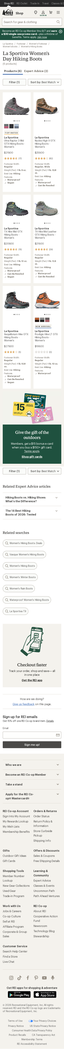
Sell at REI (9, 921)
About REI (39, 911)
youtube (44, 978)
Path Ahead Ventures (46, 896)
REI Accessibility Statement (32, 1043)
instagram (11, 978)
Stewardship (41, 936)
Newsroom (40, 925)
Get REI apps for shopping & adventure (32, 987)
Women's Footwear (38, 43)
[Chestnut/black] (37, 320)
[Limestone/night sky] (16, 126)
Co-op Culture (12, 916)
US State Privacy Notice (43, 1025)
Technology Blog (44, 931)
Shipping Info (42, 840)
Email (5, 728)
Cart (50, 12)
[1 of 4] (14, 121)
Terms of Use (15, 1020)
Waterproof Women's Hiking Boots (29, 599)
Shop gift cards (32, 456)
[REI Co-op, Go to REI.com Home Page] (7, 12)
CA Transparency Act (43, 1034)
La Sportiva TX (18, 611)
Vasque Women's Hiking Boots (27, 554)
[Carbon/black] (42, 320)
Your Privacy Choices (44, 1020)
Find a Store (10, 956)
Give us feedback (23, 704)
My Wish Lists (11, 826)
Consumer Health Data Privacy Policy (32, 1030)
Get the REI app (32, 680)
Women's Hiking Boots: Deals (26, 543)
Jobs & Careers (12, 911)
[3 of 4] (17, 121)
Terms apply (31, 451)
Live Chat (8, 961)
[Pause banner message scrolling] (60, 31)
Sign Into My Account (16, 816)
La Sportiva (8, 43)
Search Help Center (15, 951)
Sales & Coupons (44, 855)
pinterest (36, 978)
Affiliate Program (13, 926)
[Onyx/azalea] (6, 126)
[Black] (11, 126)
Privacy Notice (16, 1025)
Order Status (41, 816)
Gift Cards (9, 860)
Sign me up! (31, 744)
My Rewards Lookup (15, 821)
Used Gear (9, 890)
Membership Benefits (16, 831)
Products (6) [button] (13, 71)
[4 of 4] (19, 121)
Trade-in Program (13, 896)
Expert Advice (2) (36, 71)
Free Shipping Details (46, 860)
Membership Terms (32, 1039)
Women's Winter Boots (23, 577)
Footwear (21, 43)
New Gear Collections (16, 885)
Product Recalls (17, 1034)
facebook (28, 978)
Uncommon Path (44, 890)
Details (50, 720)
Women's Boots (10, 46)
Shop (19, 13)
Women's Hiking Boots (31, 46)
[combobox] (32, 22)
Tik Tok (19, 978)
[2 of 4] (16, 121)
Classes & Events (43, 885)
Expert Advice (42, 880)
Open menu (58, 12)
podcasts (53, 978)
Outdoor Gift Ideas (14, 855)
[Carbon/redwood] (47, 320)
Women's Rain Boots (21, 588)
